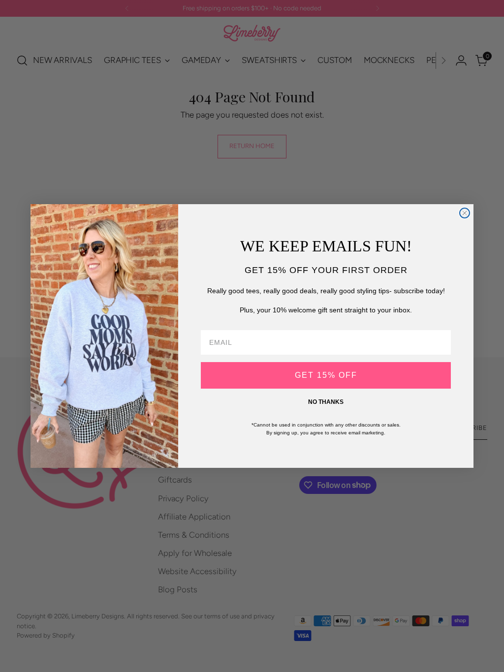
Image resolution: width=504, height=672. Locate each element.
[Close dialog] (465, 213)
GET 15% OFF (326, 375)
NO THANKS (326, 401)
